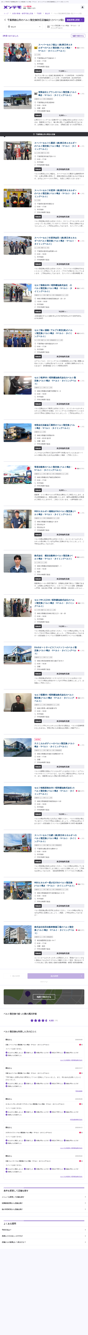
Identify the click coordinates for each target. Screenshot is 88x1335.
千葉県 (39, 13)
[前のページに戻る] (5, 19)
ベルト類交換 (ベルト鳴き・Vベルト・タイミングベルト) (65, 26)
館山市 (47, 13)
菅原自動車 (79, 1091)
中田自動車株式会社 (76, 1119)
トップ (6, 13)
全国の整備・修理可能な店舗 (22, 13)
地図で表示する (78, 36)
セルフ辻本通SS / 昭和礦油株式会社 (71, 1060)
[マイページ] (82, 7)
